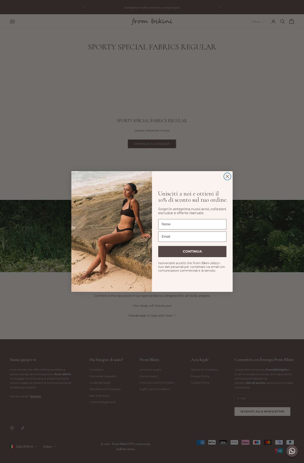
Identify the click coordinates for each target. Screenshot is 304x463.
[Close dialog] (227, 176)
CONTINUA (192, 251)
